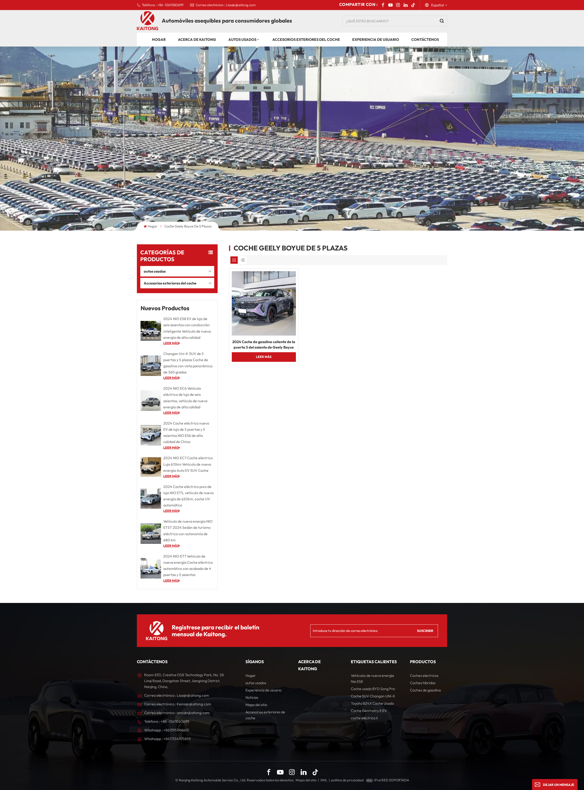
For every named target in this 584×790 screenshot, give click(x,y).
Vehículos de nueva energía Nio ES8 (372, 678)
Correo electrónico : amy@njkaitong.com (177, 712)
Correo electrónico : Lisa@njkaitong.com (226, 5)
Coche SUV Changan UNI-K (373, 696)
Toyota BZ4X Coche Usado (372, 703)
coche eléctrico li (364, 718)
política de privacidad (347, 780)
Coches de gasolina (425, 690)
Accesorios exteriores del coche (306, 39)
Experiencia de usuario (375, 39)
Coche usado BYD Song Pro (373, 688)
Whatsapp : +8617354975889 (167, 738)
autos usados (242, 39)
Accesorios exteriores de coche (265, 715)
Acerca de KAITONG (197, 39)
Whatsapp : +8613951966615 (166, 730)
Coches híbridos (422, 682)
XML (323, 780)
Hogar (159, 39)
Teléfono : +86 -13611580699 (162, 5)
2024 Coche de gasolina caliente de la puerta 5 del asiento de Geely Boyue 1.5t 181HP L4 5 (263, 344)
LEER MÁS (171, 343)
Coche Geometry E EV (369, 710)
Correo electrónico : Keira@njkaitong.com (177, 704)
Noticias (251, 697)
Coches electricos (424, 675)
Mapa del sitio (256, 704)
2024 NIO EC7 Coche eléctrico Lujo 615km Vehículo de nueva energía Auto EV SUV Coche (188, 464)
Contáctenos (425, 39)
